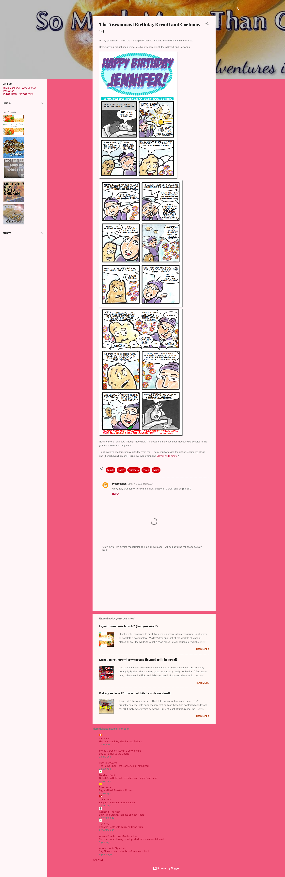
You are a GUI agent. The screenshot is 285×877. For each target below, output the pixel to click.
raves (146, 470)
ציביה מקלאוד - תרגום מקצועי (18, 93)
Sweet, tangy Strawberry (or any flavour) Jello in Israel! (138, 660)
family (110, 470)
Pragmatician (119, 483)
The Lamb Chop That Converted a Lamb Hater (124, 765)
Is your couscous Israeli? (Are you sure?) (128, 626)
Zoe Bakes (105, 799)
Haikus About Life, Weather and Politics (120, 741)
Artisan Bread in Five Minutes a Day (118, 836)
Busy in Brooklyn (108, 762)
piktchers (134, 470)
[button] (207, 23)
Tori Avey (104, 824)
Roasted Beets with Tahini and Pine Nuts (121, 827)
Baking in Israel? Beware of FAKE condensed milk (135, 693)
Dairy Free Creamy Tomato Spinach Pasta (121, 814)
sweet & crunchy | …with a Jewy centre (120, 750)
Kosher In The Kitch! (110, 811)
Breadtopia (105, 787)
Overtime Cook (107, 775)
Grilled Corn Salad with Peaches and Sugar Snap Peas (128, 778)
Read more (202, 649)
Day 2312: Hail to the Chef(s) (114, 753)
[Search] (237, 9)
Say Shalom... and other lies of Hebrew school (124, 851)
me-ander (104, 738)
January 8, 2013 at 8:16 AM (140, 484)
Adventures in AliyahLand (112, 848)
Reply (115, 493)
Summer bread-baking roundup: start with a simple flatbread (131, 839)
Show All (98, 859)
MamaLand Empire (167, 456)
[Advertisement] (228, 65)
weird (156, 470)
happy (121, 470)
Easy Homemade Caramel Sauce (117, 802)
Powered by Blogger (168, 868)
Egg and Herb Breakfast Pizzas (116, 790)
